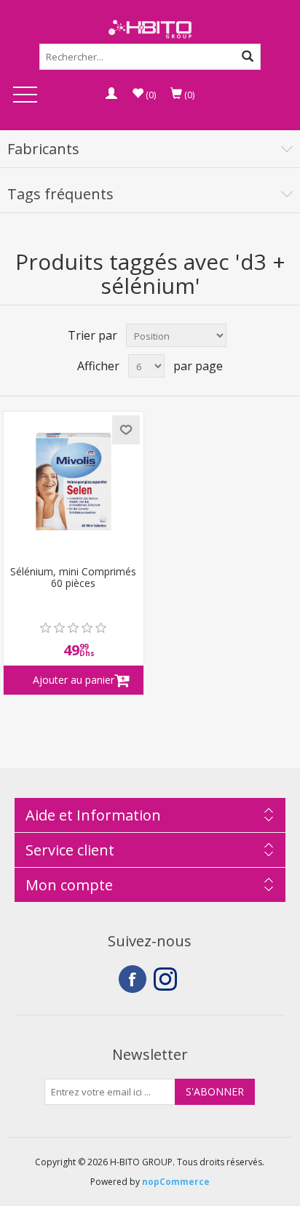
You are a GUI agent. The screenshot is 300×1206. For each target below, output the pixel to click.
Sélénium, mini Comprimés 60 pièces (73, 578)
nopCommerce (176, 1181)
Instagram (167, 979)
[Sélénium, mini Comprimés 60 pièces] (73, 481)
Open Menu (24, 95)
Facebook (132, 979)
